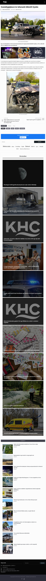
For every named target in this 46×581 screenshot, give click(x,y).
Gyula (22, 146)
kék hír (17, 128)
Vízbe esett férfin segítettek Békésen (14, 405)
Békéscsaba (6, 146)
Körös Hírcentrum (6, 9)
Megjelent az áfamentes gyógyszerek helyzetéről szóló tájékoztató (22, 350)
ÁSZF (18, 570)
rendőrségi (22, 128)
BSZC (17, 148)
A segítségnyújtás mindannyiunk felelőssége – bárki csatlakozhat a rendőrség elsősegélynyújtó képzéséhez (21, 267)
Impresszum (5, 570)
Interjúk (41, 146)
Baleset (9, 125)
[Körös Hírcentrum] (4, 2)
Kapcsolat (9, 570)
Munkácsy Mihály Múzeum (25, 148)
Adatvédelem (14, 570)
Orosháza (17, 146)
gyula (13, 128)
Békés (13, 146)
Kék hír (33, 146)
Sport (37, 146)
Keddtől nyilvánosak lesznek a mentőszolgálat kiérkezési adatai (20, 433)
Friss (14, 125)
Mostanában (23, 156)
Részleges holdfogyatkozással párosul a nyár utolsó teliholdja (20, 184)
